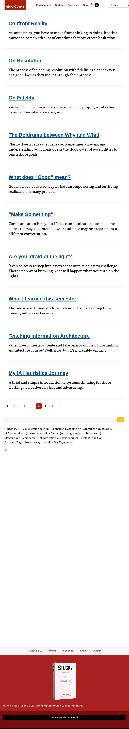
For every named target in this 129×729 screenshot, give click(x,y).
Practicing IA (43, 5)
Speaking (73, 5)
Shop (86, 5)
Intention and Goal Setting (46, 433)
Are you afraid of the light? (40, 256)
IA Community (16, 433)
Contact (97, 650)
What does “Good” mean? (40, 177)
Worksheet (33, 442)
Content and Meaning (67, 428)
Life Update (92, 433)
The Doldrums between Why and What (54, 135)
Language (74, 433)
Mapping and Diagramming (23, 437)
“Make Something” (31, 214)
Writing (59, 5)
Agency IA (13, 428)
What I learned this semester (42, 298)
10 (53, 406)
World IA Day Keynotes (58, 442)
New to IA (87, 437)
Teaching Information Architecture (49, 336)
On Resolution (26, 60)
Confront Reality (28, 23)
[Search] (120, 419)
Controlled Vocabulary (98, 428)
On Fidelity (21, 97)
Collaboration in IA (36, 428)
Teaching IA (14, 442)
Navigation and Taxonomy (60, 437)
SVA (102, 437)
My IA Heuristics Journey (38, 373)
